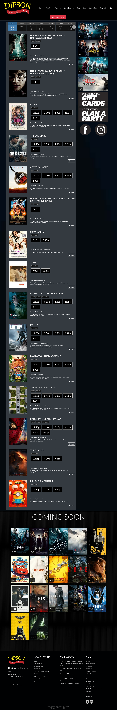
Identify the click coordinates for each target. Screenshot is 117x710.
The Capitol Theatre (53, 8)
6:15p (68, 175)
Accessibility (89, 691)
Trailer (72, 65)
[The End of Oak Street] (18, 400)
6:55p (68, 301)
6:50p (68, 112)
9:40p (46, 240)
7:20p (68, 333)
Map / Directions (90, 663)
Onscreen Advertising (92, 678)
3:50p (57, 175)
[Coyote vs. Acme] (18, 179)
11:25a (36, 301)
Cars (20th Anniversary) (66, 678)
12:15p (36, 144)
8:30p (35, 369)
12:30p (36, 333)
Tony (35, 681)
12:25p (36, 395)
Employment (89, 668)
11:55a (36, 364)
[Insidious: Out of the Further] (18, 306)
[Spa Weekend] (18, 244)
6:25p (68, 364)
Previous (8, 27)
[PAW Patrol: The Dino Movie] (18, 368)
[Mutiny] (18, 337)
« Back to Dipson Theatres (15, 685)
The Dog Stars (38, 663)
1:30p (47, 175)
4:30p (35, 46)
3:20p (57, 427)
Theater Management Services (94, 689)
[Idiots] (18, 117)
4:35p (57, 112)
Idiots (35, 661)
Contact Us (89, 666)
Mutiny (36, 673)
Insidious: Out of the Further (42, 671)
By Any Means (64, 676)
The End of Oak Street (40, 678)
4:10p (47, 458)
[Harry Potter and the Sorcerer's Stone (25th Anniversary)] (18, 211)
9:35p (35, 149)
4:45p (57, 489)
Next (74, 27)
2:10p (47, 112)
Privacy (88, 694)
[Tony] (18, 275)
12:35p (36, 458)
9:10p (35, 118)
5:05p (57, 333)
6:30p (35, 432)
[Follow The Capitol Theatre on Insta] (91, 702)
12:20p (36, 489)
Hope (61, 686)
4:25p (57, 301)
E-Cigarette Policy (90, 686)
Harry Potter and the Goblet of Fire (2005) (71, 661)
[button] (111, 8)
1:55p (47, 301)
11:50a (36, 112)
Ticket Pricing (89, 683)
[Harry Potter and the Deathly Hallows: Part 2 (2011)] (18, 48)
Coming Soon (81, 8)
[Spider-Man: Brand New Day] (18, 431)
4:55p (57, 144)
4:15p (57, 364)
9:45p (35, 401)
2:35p (47, 144)
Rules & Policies (90, 696)
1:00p (35, 82)
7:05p (35, 270)
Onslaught (62, 681)
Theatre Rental (90, 681)
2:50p (47, 333)
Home (40, 8)
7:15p (68, 144)
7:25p (35, 240)
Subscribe (93, 8)
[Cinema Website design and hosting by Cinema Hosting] (58, 707)
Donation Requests (91, 671)
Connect (103, 8)
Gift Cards (88, 673)
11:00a (36, 175)
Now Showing (69, 8)
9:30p (46, 432)
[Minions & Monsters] (18, 493)
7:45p (35, 209)
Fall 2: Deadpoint (64, 673)
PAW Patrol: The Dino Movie (42, 676)
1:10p (47, 427)
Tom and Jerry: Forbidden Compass (69, 683)
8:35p (35, 180)
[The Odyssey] (18, 462)
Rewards (88, 661)
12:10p (36, 427)
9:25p (35, 307)
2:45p (47, 395)
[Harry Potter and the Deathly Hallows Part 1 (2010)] (18, 83)
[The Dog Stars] (18, 148)
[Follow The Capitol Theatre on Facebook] (87, 702)
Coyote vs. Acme (38, 666)
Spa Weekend (37, 668)
